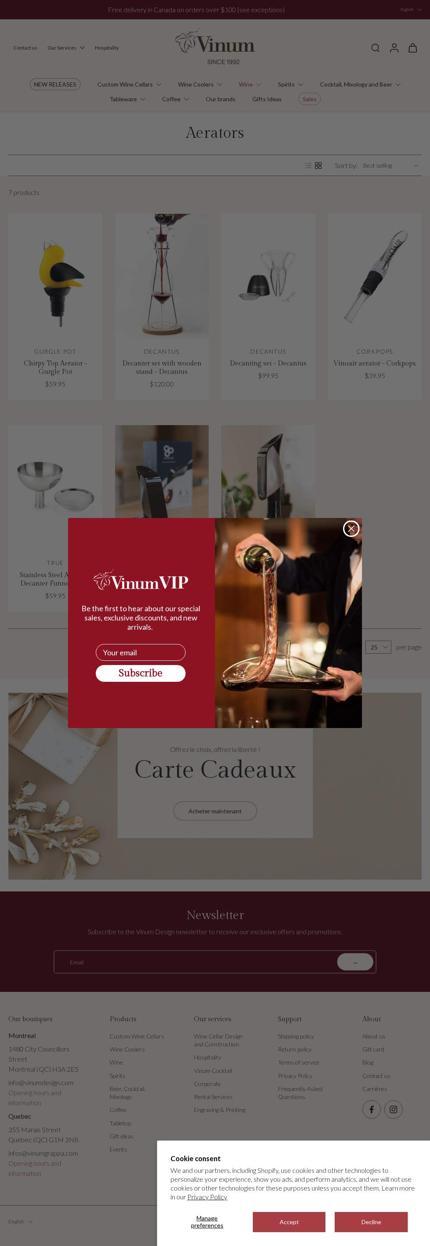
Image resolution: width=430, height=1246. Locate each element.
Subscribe (141, 673)
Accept (289, 1221)
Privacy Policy (207, 1197)
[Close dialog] (351, 528)
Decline (371, 1221)
